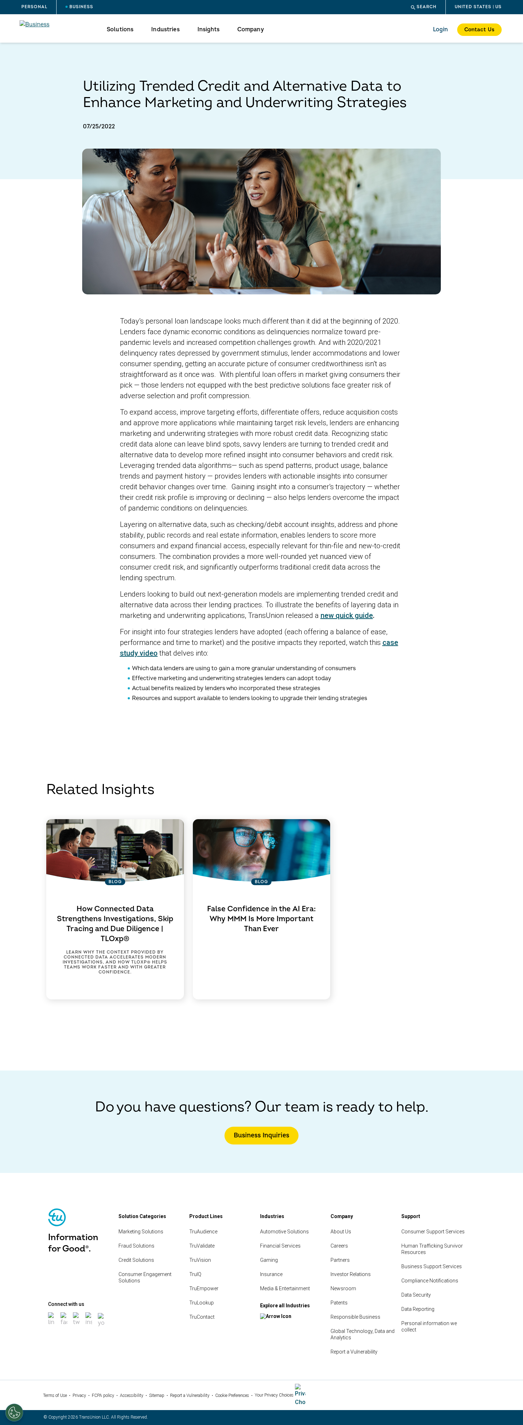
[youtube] (102, 1327)
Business (81, 7)
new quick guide (347, 615)
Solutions (120, 29)
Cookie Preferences (232, 1395)
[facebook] (64, 1326)
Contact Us (479, 29)
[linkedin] (52, 1326)
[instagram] (89, 1326)
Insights (208, 29)
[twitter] (77, 1326)
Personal (34, 7)
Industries (165, 29)
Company (250, 29)
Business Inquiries (261, 1135)
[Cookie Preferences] (14, 1412)
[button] (423, 7)
